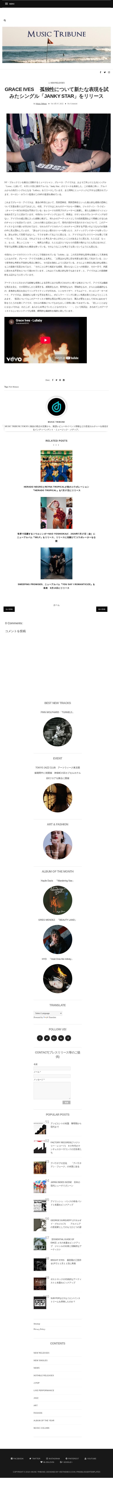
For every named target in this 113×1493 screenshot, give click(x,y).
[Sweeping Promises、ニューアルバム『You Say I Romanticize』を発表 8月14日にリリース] (56, 563)
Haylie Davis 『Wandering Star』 (57, 880)
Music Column (41, 1428)
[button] (11, 4)
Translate (52, 1017)
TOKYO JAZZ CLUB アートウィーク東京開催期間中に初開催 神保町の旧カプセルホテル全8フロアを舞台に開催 (57, 772)
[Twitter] (47, 1038)
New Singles (41, 1360)
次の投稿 (9, 609)
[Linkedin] (61, 1038)
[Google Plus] (54, 1038)
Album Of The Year (44, 1421)
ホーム (56, 605)
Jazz (36, 1398)
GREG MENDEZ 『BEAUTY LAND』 (57, 920)
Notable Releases (44, 1375)
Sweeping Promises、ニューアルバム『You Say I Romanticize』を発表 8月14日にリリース (56, 586)
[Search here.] (4, 20)
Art (36, 1406)
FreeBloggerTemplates (88, 1472)
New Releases (58, 83)
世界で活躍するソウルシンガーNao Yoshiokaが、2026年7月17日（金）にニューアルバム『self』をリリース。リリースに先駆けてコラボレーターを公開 (56, 537)
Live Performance (44, 1390)
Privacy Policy (39, 1329)
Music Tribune (41, 103)
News (37, 1368)
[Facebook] (40, 1038)
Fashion (38, 1413)
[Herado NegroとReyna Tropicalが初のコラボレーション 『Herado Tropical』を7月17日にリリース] (56, 466)
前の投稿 (101, 609)
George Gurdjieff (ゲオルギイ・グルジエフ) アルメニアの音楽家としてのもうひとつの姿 (67, 1223)
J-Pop (37, 1383)
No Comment (72, 103)
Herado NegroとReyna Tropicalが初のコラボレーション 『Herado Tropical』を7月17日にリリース (59, 489)
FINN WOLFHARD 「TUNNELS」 (57, 712)
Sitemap (37, 1323)
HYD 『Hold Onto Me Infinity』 (57, 959)
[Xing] (68, 1038)
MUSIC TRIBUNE (38, 1472)
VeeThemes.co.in (67, 1472)
